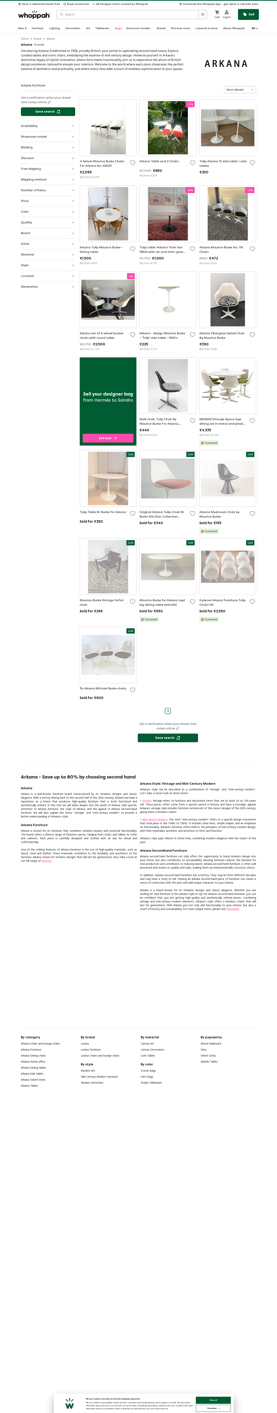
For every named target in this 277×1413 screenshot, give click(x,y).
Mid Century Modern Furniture (99, 1076)
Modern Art (88, 1070)
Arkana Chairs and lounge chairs (40, 1043)
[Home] (34, 14)
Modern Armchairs (92, 1082)
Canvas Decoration (152, 1049)
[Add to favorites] (132, 163)
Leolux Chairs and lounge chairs (100, 1055)
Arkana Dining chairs (33, 1055)
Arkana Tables (29, 1085)
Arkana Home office (33, 1061)
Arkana (50, 38)
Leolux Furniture (91, 1049)
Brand (37, 38)
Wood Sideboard (211, 1043)
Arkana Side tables (32, 1073)
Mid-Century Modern (155, 819)
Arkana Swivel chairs (33, 1079)
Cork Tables (148, 1055)
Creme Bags (148, 1070)
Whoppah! (233, 909)
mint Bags (147, 1076)
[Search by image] (202, 14)
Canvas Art (147, 1043)
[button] (205, 4)
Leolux (85, 1043)
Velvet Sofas (208, 1055)
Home (24, 38)
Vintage (146, 800)
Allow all (213, 1400)
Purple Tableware (151, 1082)
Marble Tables (209, 1061)
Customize (212, 1408)
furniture (46, 861)
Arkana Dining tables (33, 1067)
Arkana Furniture (31, 1049)
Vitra (203, 1049)
